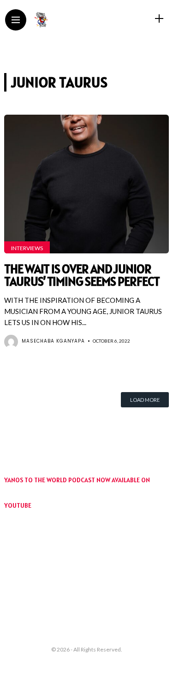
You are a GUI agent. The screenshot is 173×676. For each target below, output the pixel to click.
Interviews (27, 248)
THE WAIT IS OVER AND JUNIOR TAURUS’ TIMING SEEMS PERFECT (82, 275)
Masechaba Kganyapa (53, 341)
